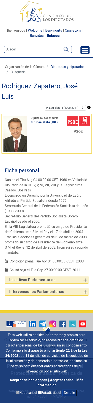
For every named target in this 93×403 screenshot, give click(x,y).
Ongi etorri (73, 30)
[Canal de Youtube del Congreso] (82, 324)
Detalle (69, 393)
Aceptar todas (62, 380)
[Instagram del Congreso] (53, 324)
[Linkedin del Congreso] (33, 324)
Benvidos (37, 36)
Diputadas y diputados (68, 67)
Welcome (35, 30)
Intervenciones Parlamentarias (36, 292)
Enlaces (53, 36)
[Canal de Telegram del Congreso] (43, 324)
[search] (38, 49)
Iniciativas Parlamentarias (32, 280)
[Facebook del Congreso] (63, 324)
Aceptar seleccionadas (29, 380)
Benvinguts (53, 30)
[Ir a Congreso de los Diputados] (46, 12)
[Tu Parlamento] (16, 324)
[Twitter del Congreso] (73, 324)
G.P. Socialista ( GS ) (44, 122)
